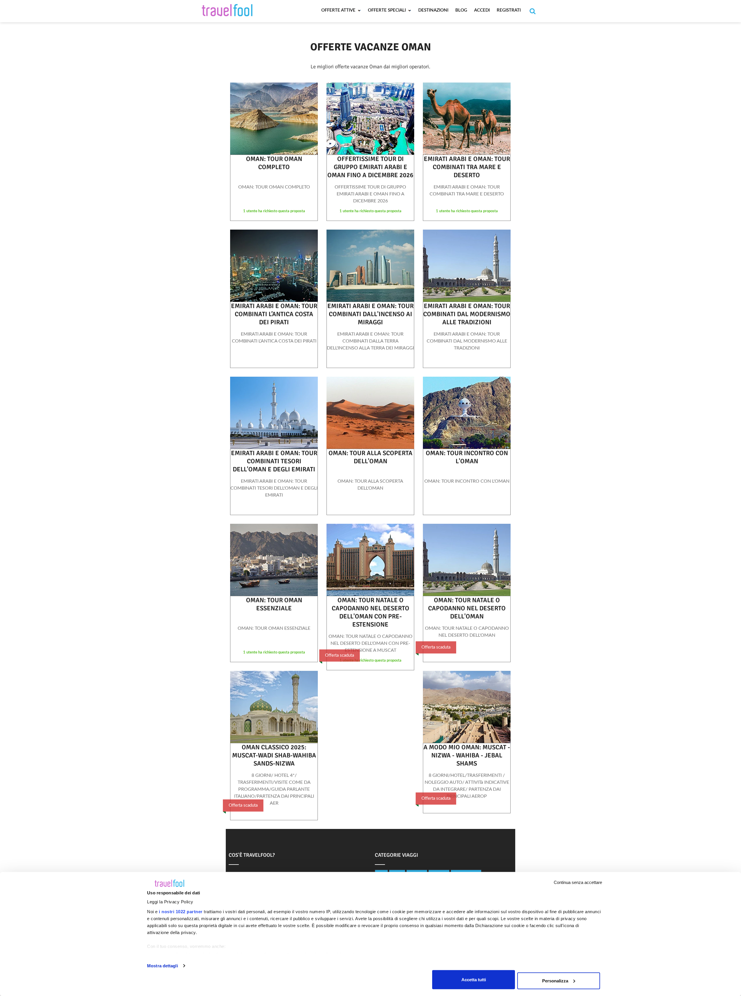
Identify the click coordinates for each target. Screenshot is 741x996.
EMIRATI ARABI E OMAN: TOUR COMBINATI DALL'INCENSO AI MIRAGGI (370, 314)
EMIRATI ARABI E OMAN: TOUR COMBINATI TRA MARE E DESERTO (467, 167)
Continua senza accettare (578, 882)
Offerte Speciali (387, 10)
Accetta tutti (473, 979)
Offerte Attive (339, 10)
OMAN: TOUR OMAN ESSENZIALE (274, 604)
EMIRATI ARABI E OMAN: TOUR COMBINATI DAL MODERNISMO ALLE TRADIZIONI (466, 314)
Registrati (509, 10)
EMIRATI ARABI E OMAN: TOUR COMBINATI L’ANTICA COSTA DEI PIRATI (274, 314)
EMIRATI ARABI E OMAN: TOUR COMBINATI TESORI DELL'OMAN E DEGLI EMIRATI (274, 461)
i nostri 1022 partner (181, 911)
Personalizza (555, 980)
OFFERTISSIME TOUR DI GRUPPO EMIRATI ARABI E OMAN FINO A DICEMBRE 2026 (370, 167)
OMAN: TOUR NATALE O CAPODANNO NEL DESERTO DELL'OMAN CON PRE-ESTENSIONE (370, 612)
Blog (461, 10)
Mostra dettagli (162, 965)
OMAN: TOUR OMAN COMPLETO (274, 163)
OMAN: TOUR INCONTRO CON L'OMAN (467, 457)
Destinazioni (433, 10)
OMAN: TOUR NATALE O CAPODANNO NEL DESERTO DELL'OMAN (467, 608)
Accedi (482, 10)
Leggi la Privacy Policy (170, 901)
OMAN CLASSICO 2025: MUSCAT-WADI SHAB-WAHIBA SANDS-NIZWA (274, 755)
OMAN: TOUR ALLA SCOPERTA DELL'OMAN (370, 457)
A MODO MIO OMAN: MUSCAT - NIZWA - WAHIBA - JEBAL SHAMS (466, 755)
